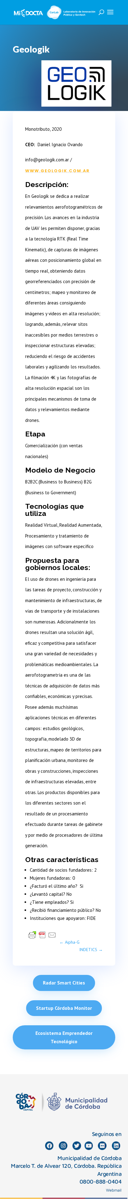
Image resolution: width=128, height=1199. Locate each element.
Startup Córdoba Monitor (64, 1008)
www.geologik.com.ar (57, 171)
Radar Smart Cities (64, 983)
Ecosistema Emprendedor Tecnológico (64, 1037)
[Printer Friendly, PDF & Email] (42, 935)
